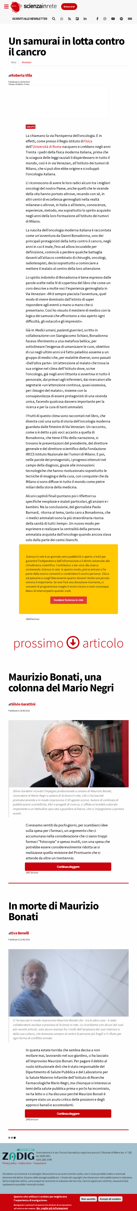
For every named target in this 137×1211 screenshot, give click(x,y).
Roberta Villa (21, 75)
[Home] (35, 7)
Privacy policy (10, 1163)
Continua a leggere (68, 867)
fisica (88, 141)
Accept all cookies (110, 1199)
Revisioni (26, 62)
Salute (30, 126)
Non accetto (88, 1199)
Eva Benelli (20, 933)
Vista (15, 63)
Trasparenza (39, 1163)
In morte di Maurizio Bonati (53, 911)
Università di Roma (47, 146)
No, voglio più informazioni (52, 1208)
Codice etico (24, 1163)
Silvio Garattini (23, 704)
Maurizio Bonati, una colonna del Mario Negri (61, 682)
